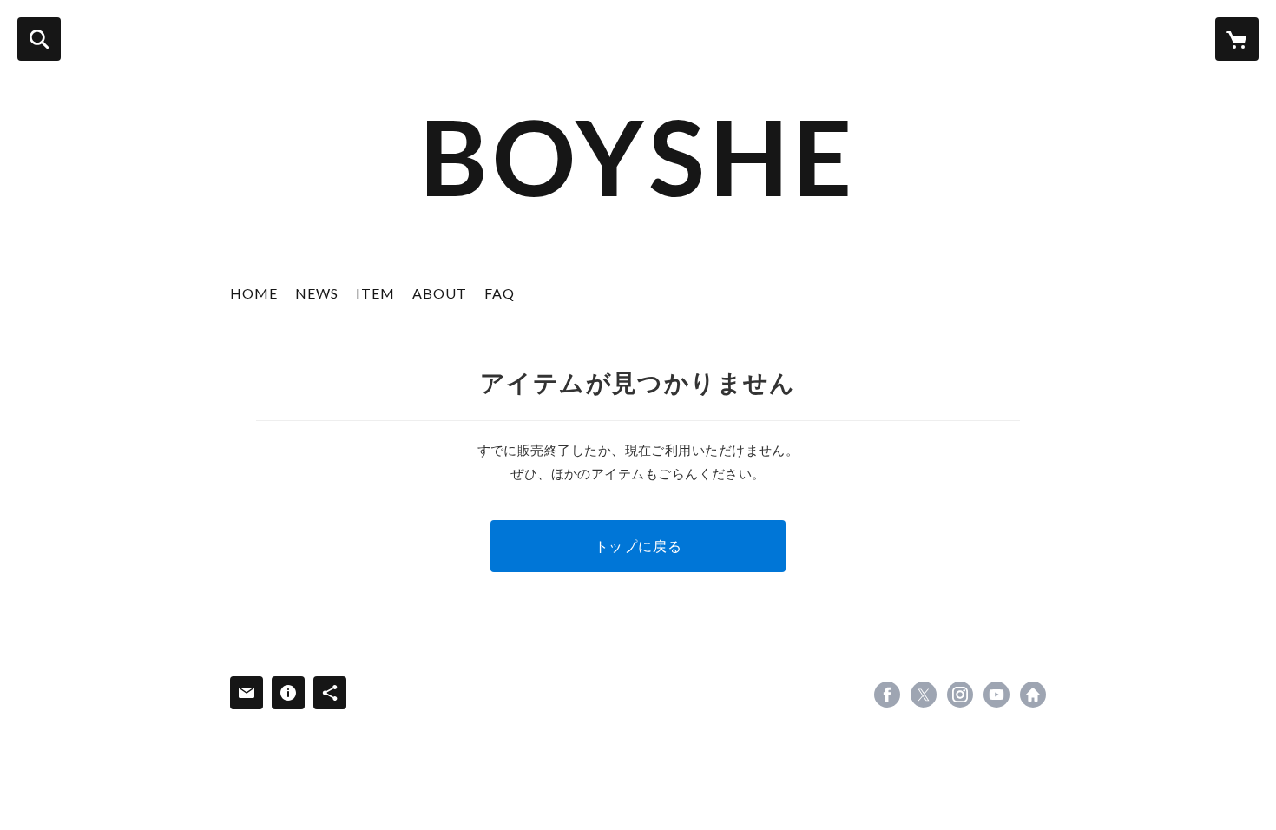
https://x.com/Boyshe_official (924, 695)
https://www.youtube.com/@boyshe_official (996, 695)
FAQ (499, 293)
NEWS (317, 293)
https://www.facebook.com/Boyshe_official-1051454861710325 (887, 695)
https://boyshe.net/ (1033, 695)
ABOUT (439, 293)
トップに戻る (638, 545)
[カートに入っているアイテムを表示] (1237, 39)
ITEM (375, 293)
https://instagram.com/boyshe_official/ (960, 695)
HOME (254, 293)
